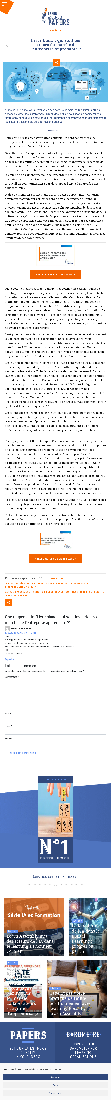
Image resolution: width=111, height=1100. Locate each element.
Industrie (86, 592)
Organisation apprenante (72, 583)
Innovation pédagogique (20, 583)
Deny (55, 1085)
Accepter (55, 1077)
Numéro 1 (55, 30)
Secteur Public (21, 595)
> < (55, 558)
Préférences (55, 1093)
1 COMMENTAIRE (54, 579)
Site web (9, 738)
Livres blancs (45, 583)
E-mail (8, 726)
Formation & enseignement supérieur (55, 592)
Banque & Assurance (17, 592)
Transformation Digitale (20, 587)
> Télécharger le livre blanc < (55, 274)
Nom (8, 713)
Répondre (9, 659)
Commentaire (12, 677)
